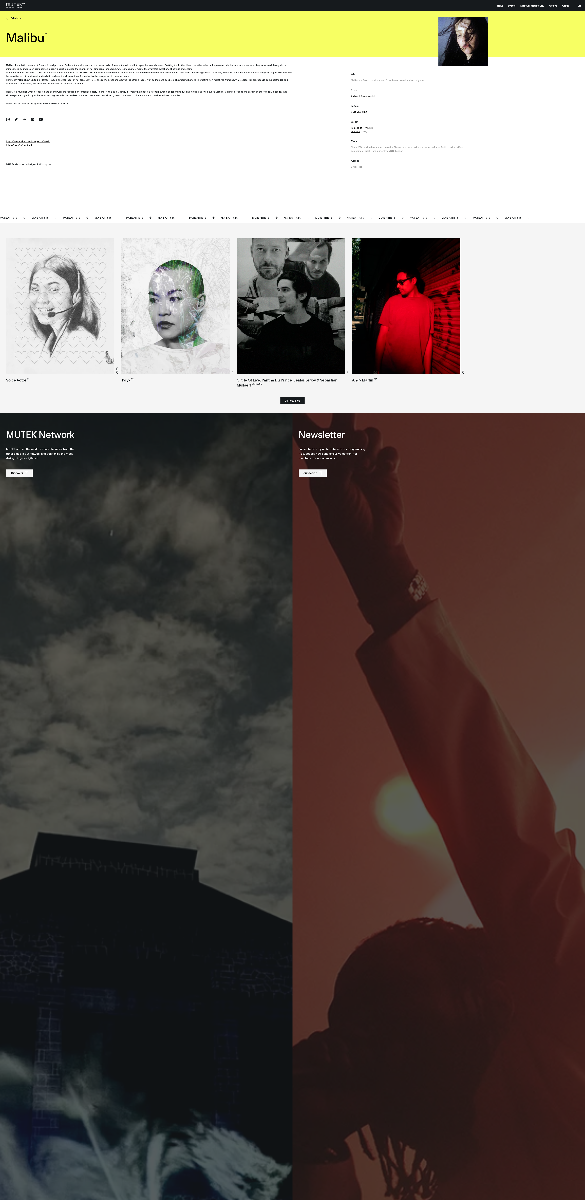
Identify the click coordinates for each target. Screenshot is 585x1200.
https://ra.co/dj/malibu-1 (19, 144)
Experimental (368, 96)
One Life (355, 131)
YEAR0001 (362, 111)
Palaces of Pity (359, 127)
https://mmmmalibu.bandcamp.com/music (28, 141)
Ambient (355, 96)
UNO (353, 111)
